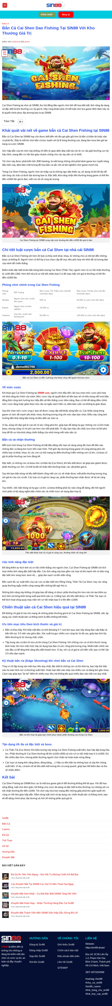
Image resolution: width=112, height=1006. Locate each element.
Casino (6, 829)
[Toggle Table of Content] (19, 121)
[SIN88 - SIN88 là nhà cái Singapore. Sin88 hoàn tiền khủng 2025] (56, 5)
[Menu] (4, 5)
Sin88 (5, 818)
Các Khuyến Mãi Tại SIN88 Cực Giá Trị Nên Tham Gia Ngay (42, 884)
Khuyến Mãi (8, 857)
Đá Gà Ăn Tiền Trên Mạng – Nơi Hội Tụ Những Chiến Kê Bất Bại (44, 874)
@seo (27, 42)
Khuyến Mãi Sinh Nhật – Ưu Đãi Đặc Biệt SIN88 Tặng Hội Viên (44, 893)
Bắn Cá (5, 24)
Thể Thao (7, 840)
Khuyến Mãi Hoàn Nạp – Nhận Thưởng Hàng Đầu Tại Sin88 (42, 903)
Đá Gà (5, 835)
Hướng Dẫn (8, 852)
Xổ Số (5, 846)
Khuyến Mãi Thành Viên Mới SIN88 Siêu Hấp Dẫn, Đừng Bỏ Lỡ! (44, 913)
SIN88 (4, 947)
